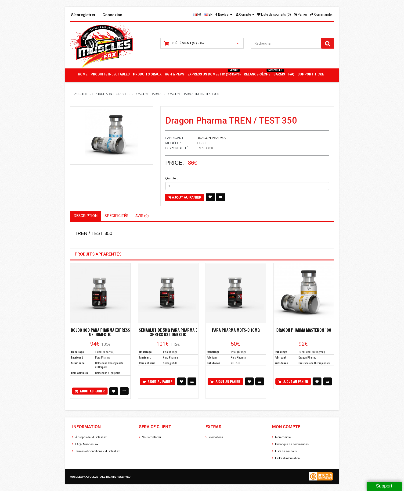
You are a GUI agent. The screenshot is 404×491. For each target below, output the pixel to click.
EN (210, 14)
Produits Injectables (110, 74)
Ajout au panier (186, 197)
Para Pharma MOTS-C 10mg (236, 330)
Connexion (112, 14)
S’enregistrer (83, 14)
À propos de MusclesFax (91, 437)
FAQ (291, 74)
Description (85, 215)
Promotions (216, 437)
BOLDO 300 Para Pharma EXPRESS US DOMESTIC (100, 332)
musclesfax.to (81, 476)
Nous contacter (151, 437)
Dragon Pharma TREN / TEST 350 (192, 94)
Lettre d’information (287, 458)
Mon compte (283, 437)
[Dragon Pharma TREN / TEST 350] (111, 135)
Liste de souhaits (286, 451)
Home (82, 74)
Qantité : (171, 178)
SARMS (279, 74)
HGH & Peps (174, 74)
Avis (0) (142, 215)
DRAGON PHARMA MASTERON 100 (303, 330)
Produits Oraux (147, 74)
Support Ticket (312, 74)
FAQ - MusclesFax (86, 444)
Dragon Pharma (148, 94)
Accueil (80, 94)
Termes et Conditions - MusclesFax (97, 451)
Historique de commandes (292, 444)
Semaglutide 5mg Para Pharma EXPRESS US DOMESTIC (168, 332)
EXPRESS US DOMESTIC (214, 74)
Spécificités (116, 215)
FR (199, 14)
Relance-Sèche (257, 74)
